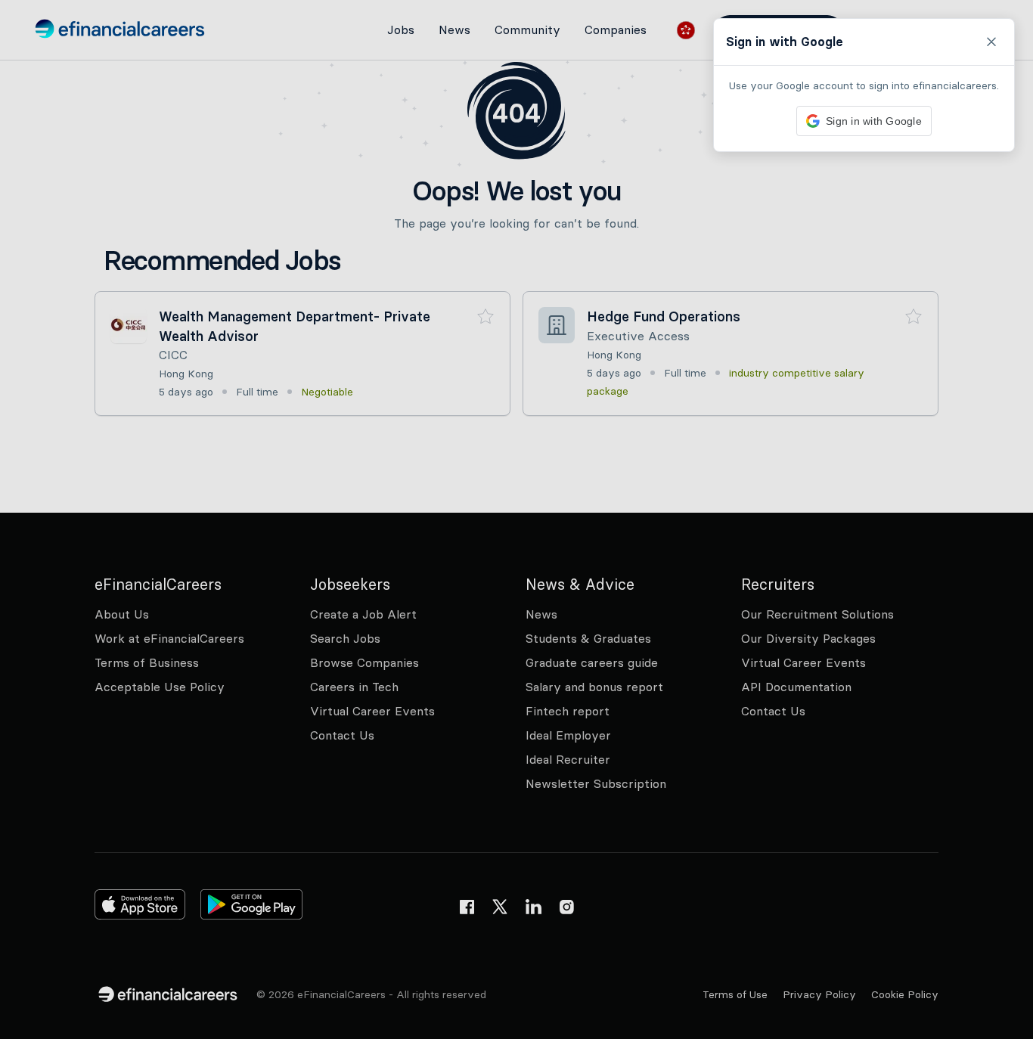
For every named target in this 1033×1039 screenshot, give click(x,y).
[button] (516, 519)
